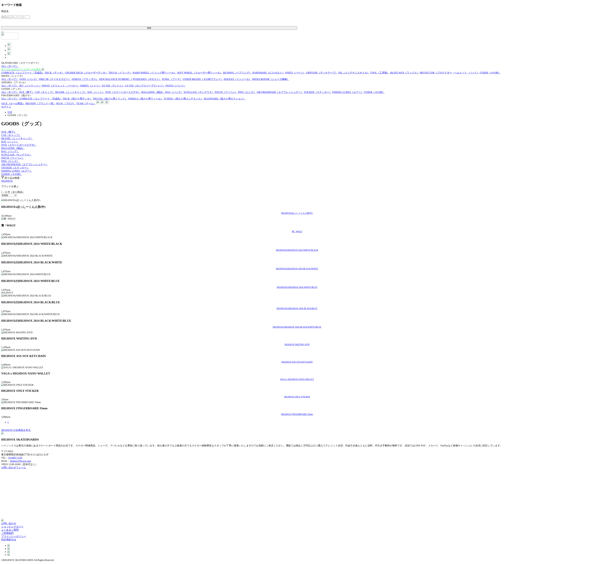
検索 (149, 28)
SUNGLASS (199, 92)
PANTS (176, 85)
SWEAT (60, 85)
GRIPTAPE (322, 72)
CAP (45, 92)
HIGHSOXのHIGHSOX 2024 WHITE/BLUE (297, 287)
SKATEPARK (224, 98)
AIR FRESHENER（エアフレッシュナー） (24, 164)
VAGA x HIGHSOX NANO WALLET (297, 379)
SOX (26, 92)
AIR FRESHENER (279, 92)
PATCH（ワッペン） (12, 158)
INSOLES (237, 79)
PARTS (295, 72)
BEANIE (71, 92)
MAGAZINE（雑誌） (13, 148)
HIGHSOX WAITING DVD (297, 344)
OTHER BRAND (203, 79)
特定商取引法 (8, 539)
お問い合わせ (8, 523)
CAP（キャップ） (11, 135)
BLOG (66, 103)
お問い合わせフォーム (13, 467)
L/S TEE (145, 85)
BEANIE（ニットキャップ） (17, 138)
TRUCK (120, 72)
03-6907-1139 (15, 457)
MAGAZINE (153, 92)
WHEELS (145, 98)
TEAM (86, 103)
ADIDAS (84, 79)
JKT (30, 85)
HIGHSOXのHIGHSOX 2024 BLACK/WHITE (297, 268)
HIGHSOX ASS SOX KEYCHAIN (297, 362)
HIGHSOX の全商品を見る (16, 430)
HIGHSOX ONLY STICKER (297, 396)
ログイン (6, 106)
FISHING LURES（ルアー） (16, 171)
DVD (123, 92)
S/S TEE (113, 85)
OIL (354, 72)
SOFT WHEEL (199, 72)
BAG (174, 92)
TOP (9, 112)
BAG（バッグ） (10, 151)
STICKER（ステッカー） (15, 167)
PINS (247, 92)
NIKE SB (55, 79)
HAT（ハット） (10, 141)
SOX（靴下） (8, 132)
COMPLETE (22, 72)
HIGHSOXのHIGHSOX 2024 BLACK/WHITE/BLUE (297, 327)
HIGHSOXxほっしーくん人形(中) (297, 213)
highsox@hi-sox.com (20, 461)
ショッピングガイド (12, 526)
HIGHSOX (7, 181)
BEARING (237, 72)
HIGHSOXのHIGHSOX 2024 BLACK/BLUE (297, 308)
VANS (28, 79)
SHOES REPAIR (270, 79)
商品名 (5, 11)
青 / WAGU (297, 231)
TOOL (379, 72)
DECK (54, 72)
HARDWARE (268, 72)
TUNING (183, 98)
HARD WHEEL (154, 72)
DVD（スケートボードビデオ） (19, 145)
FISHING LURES (347, 92)
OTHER (490, 72)
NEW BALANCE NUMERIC (115, 79)
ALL (10, 66)
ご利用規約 (7, 533)
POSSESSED (147, 79)
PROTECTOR (449, 72)
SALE (13, 103)
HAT (96, 92)
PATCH (226, 92)
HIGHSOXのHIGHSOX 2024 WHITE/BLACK (297, 250)
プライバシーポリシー (13, 536)
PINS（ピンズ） (10, 161)
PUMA (172, 79)
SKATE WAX (404, 72)
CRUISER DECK (86, 72)
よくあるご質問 (10, 530)
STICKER (318, 92)
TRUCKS (110, 98)
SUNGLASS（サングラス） (16, 154)
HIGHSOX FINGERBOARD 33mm (297, 414)
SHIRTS (90, 85)
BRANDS (41, 103)
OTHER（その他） (11, 174)
